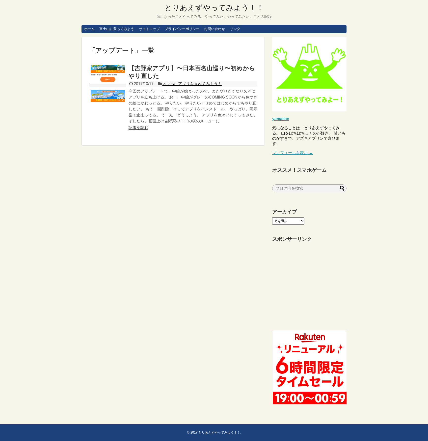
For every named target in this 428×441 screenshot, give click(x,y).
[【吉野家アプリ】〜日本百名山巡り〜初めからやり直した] (107, 83)
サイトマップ (149, 29)
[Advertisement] (309, 286)
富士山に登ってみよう (116, 29)
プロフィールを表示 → (292, 153)
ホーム (89, 29)
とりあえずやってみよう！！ (214, 7)
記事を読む (138, 128)
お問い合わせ (214, 29)
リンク (235, 29)
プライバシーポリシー (182, 29)
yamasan (280, 119)
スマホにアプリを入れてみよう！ (192, 84)
